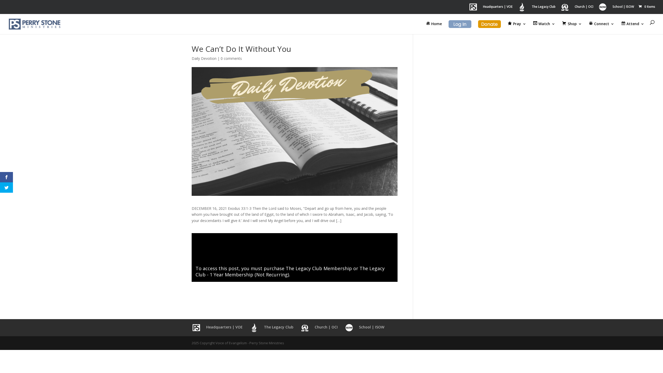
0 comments (231, 58)
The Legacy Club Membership (319, 268)
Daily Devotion (204, 58)
